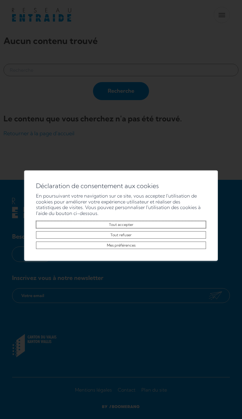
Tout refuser (121, 234)
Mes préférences (121, 245)
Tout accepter (121, 224)
